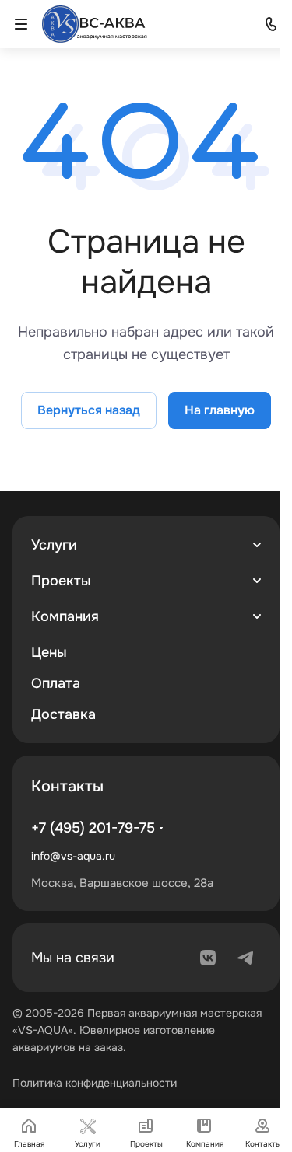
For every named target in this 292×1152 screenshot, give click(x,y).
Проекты (61, 580)
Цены (49, 652)
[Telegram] (245, 957)
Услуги (54, 544)
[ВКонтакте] (207, 957)
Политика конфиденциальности (94, 1083)
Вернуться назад (88, 410)
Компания (65, 616)
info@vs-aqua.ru (73, 856)
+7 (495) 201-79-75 (93, 827)
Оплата (55, 683)
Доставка (63, 714)
